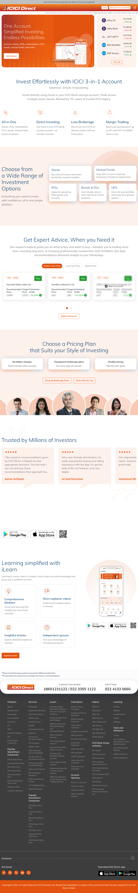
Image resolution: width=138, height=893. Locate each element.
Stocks (10, 707)
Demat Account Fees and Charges (58, 719)
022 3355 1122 (83, 689)
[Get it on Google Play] (127, 873)
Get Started (11, 56)
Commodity (12, 714)
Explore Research (69, 316)
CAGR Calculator (78, 756)
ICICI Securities (98, 758)
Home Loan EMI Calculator (77, 761)
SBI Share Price (13, 787)
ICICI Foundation (99, 754)
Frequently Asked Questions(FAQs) (36, 764)
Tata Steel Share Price (14, 775)
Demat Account (77, 786)
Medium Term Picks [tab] (52, 266)
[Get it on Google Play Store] (15, 534)
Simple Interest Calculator (77, 708)
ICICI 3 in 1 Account (79, 782)
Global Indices (97, 737)
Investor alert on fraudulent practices (37, 758)
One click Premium (36, 714)
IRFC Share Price (14, 771)
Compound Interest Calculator (79, 714)
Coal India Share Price (35, 813)
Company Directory (15, 791)
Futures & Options (14, 733)
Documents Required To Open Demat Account (58, 770)
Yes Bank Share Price (15, 763)
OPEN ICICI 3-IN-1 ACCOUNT (119, 8)
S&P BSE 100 (97, 729)
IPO (8, 737)
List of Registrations (36, 785)
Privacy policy (34, 743)
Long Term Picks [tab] (73, 266)
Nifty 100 (96, 714)
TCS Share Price (35, 830)
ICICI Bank (96, 750)
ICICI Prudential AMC (100, 774)
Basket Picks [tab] (90, 266)
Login (105, 8)
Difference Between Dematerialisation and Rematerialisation (58, 727)
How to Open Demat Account (58, 763)
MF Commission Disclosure (35, 774)
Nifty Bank (96, 710)
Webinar (116, 710)
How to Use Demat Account (57, 742)
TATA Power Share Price (36, 825)
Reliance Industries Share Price (15, 782)
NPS (9, 729)
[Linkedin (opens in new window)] (22, 873)
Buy (38, 278)
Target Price (25, 290)
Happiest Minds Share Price (35, 835)
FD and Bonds (13, 718)
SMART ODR (34, 747)
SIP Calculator (76, 753)
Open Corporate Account (77, 795)
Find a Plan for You (84, 380)
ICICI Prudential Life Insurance (100, 769)
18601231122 (55, 689)
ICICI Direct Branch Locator (36, 780)
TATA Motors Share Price (36, 841)
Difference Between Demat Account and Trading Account (58, 779)
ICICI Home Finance (100, 785)
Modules (116, 722)
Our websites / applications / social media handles (121, 741)
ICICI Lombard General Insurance (99, 763)
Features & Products (37, 769)
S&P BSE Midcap (99, 733)
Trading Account (77, 790)
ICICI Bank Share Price (35, 806)
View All (116, 62)
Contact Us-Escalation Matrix (36, 738)
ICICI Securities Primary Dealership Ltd (100, 791)
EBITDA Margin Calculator (77, 720)
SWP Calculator (77, 749)
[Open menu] (134, 7)
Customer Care (35, 722)
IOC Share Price (13, 767)
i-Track (116, 735)
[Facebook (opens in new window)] (4, 873)
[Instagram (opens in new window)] (10, 873)
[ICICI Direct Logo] (19, 7)
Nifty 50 (95, 707)
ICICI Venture (97, 778)
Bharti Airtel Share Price (36, 819)
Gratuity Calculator (79, 739)
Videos (116, 718)
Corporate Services (36, 729)
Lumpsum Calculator (79, 731)
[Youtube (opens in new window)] (28, 873)
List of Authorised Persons (120, 749)
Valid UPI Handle (35, 789)
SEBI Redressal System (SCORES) (36, 751)
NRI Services (34, 718)
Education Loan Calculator (77, 767)
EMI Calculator (77, 735)
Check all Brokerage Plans (57, 380)
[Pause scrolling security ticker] (136, 13)
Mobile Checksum (120, 754)
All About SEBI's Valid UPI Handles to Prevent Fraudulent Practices (58, 710)
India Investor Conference (12, 741)
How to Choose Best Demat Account (58, 748)
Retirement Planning (37, 710)
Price (14, 290)
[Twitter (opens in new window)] (16, 873)
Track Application (120, 758)
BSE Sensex (97, 725)
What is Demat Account (56, 736)
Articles (116, 707)
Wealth (31, 725)
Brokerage (33, 707)
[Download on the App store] (108, 873)
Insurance (11, 722)
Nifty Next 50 (97, 718)
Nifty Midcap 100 (99, 722)
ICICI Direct (96, 782)
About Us (32, 733)
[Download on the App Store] (43, 534)
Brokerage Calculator (75, 744)
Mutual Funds (13, 710)
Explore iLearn (10, 655)
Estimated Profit (34, 290)
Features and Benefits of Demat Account (57, 755)
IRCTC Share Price (14, 759)
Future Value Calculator (76, 726)
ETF (9, 725)
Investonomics (119, 714)
